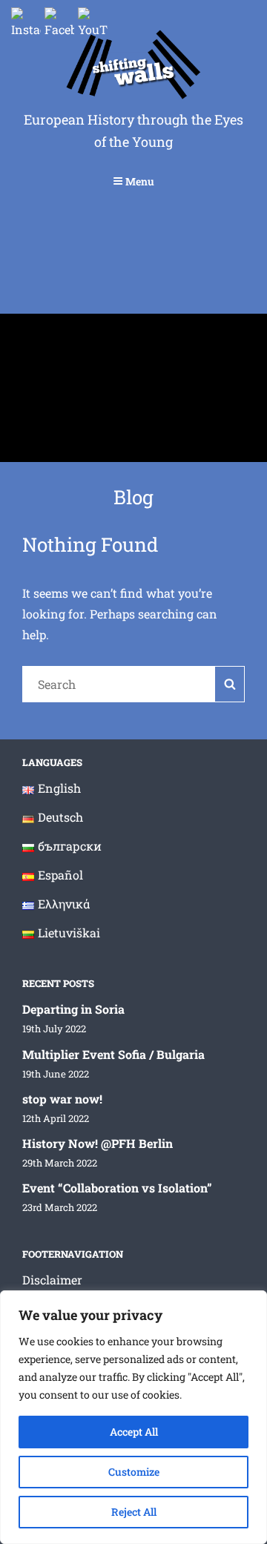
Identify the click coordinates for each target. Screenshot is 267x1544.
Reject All (133, 1512)
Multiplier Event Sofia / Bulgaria (113, 1054)
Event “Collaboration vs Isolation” (117, 1187)
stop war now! (62, 1098)
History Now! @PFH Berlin (97, 1143)
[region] (133, 1417)
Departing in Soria (73, 1009)
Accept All (134, 1432)
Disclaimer (52, 1279)
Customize (133, 1472)
